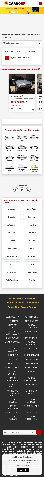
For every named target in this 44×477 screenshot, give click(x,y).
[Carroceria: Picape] (34, 147)
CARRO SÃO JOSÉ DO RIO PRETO (13, 393)
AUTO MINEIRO (31, 317)
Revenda (31, 52)
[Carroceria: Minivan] (10, 147)
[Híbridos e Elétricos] (34, 166)
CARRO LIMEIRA (31, 363)
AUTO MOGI (13, 321)
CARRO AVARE (12, 338)
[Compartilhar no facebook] (15, 189)
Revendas (30, 298)
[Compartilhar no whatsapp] (27, 189)
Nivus (12, 264)
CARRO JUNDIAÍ (31, 359)
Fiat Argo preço (12, 225)
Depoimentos (32, 303)
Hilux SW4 (32, 257)
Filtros (19, 52)
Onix (32, 264)
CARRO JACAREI (31, 355)
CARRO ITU (13, 355)
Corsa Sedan (32, 209)
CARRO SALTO (31, 384)
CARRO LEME (13, 363)
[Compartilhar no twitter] (21, 189)
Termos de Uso (28, 307)
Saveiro (32, 280)
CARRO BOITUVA (12, 342)
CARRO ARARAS (31, 332)
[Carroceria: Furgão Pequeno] (22, 166)
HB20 (32, 249)
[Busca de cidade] (39, 43)
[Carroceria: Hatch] (34, 136)
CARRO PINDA (31, 372)
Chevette (12, 209)
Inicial (12, 298)
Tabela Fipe (13, 307)
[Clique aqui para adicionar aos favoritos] (33, 110)
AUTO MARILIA (12, 317)
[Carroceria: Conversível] (10, 136)
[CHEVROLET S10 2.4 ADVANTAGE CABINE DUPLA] (22, 84)
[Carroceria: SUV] (22, 156)
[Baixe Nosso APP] (22, 10)
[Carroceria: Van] (10, 167)
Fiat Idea (32, 225)
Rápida (10, 52)
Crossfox (12, 217)
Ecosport (32, 217)
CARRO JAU (12, 359)
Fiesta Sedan (12, 241)
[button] (39, 94)
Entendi (23, 470)
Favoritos (10, 303)
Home (3, 30)
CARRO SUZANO (12, 413)
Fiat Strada (32, 233)
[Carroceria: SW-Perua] (34, 156)
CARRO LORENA (12, 367)
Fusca (32, 241)
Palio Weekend (12, 280)
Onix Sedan (12, 272)
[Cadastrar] (38, 432)
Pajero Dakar (32, 272)
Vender (20, 298)
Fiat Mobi (12, 233)
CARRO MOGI (31, 367)
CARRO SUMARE (31, 406)
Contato (20, 303)
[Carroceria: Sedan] (10, 156)
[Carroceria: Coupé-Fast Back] (22, 135)
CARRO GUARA (31, 349)
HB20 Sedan (12, 257)
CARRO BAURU (31, 338)
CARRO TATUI (31, 413)
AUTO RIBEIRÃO (31, 321)
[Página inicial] (40, 3)
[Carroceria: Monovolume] (22, 147)
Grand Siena (12, 249)
